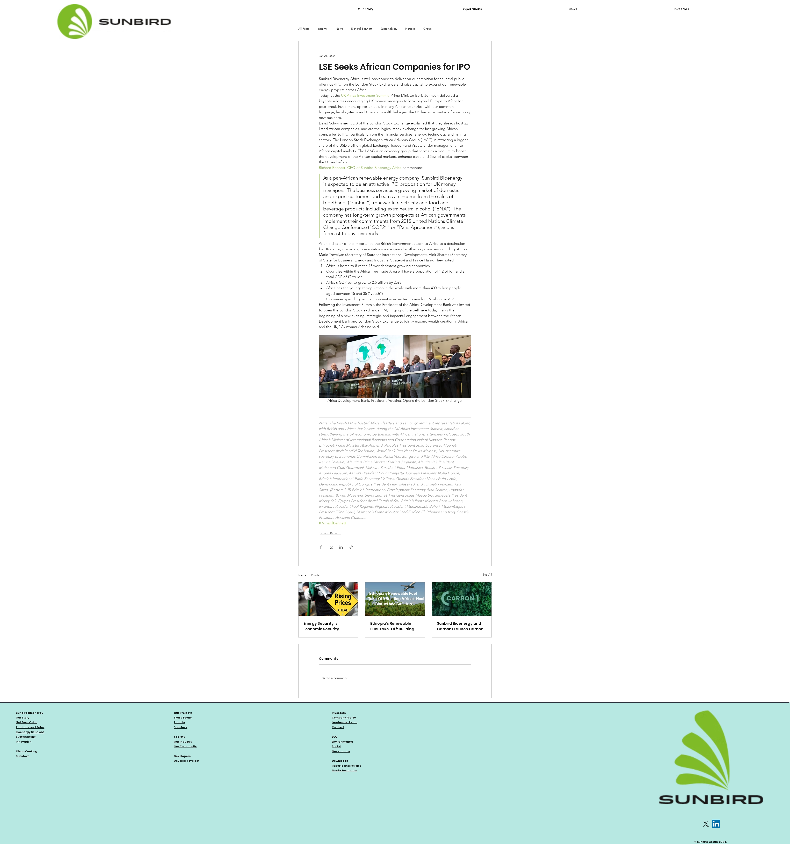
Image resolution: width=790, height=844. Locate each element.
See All (487, 574)
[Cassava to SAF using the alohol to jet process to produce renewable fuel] (395, 599)
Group (427, 28)
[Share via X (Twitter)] (331, 547)
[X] (706, 824)
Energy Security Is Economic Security (321, 626)
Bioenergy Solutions (30, 732)
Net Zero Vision (26, 722)
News (339, 28)
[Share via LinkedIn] (341, 547)
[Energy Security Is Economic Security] (328, 599)
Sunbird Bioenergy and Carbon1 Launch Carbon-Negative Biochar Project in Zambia (461, 626)
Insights (322, 28)
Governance (341, 751)
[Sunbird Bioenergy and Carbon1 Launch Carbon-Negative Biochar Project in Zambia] (461, 599)
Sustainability (388, 28)
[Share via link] (351, 547)
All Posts (303, 28)
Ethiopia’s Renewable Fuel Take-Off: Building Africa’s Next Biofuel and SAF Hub (394, 626)
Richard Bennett (361, 28)
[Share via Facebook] (321, 547)
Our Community (185, 746)
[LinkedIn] (716, 824)
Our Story (22, 718)
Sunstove (22, 756)
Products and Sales (30, 727)
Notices (410, 28)
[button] (512, 9)
